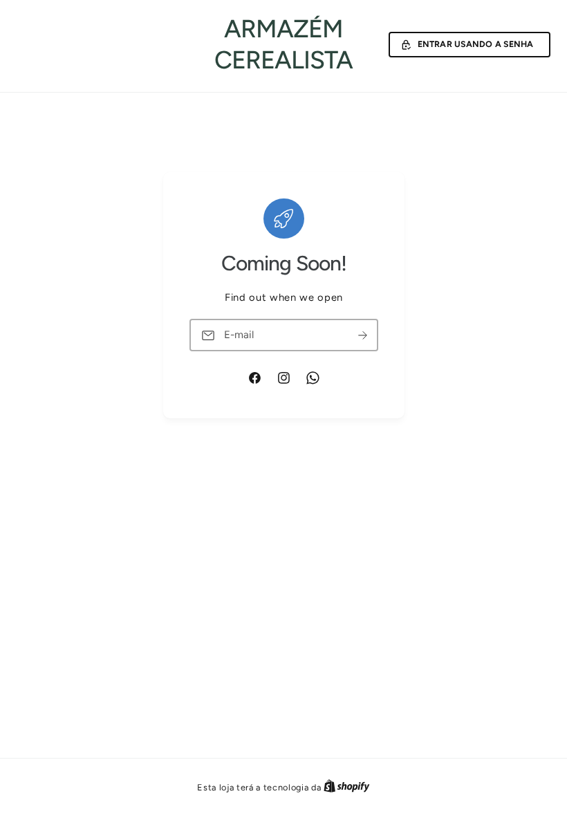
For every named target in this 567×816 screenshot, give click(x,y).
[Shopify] (347, 787)
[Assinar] (362, 335)
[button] (469, 45)
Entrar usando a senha (476, 44)
